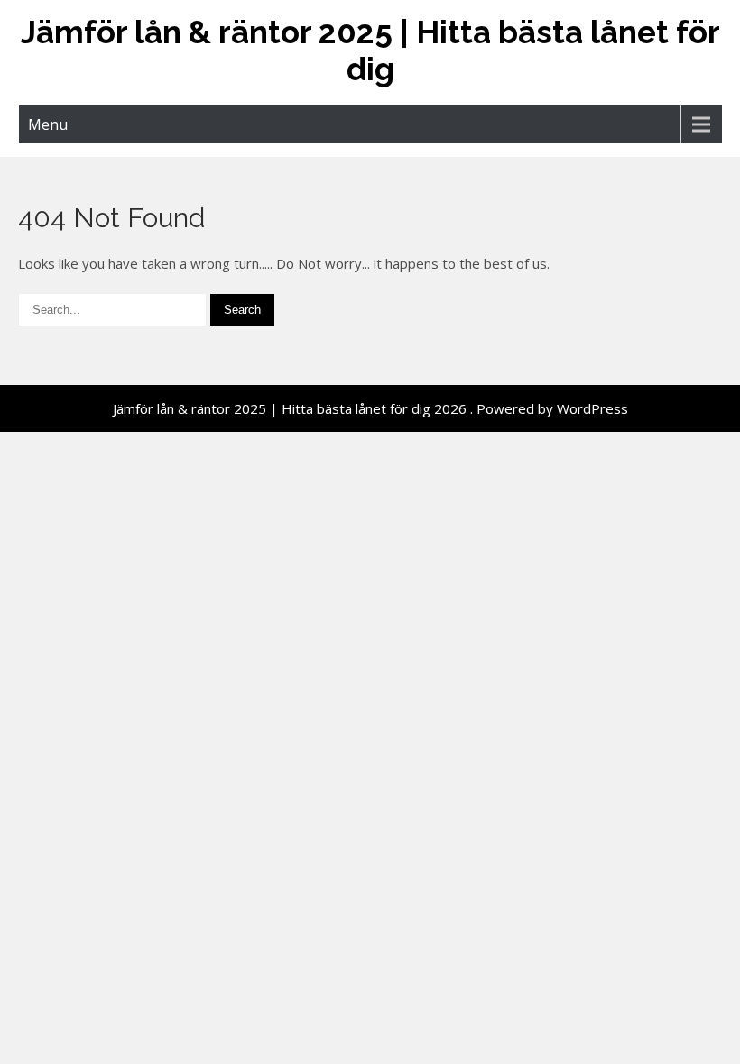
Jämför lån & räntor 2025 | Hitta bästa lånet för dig (370, 50)
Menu (48, 124)
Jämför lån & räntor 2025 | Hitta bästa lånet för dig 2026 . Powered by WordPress (370, 408)
